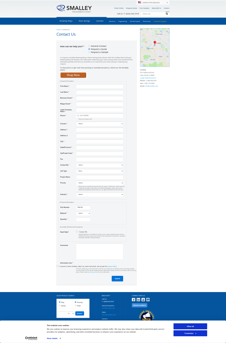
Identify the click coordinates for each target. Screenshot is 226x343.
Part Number (64, 207)
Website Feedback (139, 305)
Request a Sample (99, 52)
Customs (100, 21)
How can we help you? (72, 46)
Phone (63, 115)
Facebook (133, 299)
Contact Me (83, 232)
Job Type (63, 171)
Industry (63, 194)
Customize (189, 333)
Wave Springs (84, 21)
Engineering (122, 21)
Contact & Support (160, 21)
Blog (148, 299)
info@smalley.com (151, 86)
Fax (61, 159)
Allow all (190, 326)
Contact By (64, 165)
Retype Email (65, 104)
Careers (167, 8)
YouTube (143, 299)
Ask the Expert (135, 21)
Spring (63, 306)
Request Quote (131, 8)
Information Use (66, 263)
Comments (64, 245)
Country (63, 124)
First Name (64, 86)
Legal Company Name (66, 110)
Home (58, 29)
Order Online (119, 8)
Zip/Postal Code (66, 153)
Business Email (66, 98)
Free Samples (144, 8)
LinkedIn (138, 299)
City (62, 141)
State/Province (66, 147)
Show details (52, 338)
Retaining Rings (66, 21)
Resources (147, 21)
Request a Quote (99, 49)
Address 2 (64, 135)
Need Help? (64, 232)
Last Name (64, 92)
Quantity (63, 219)
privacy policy (112, 266)
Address (63, 130)
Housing (80, 302)
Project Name (65, 177)
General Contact (98, 46)
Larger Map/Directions (148, 78)
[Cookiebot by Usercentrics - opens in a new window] (31, 338)
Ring (62, 302)
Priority (63, 183)
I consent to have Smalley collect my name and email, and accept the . (88, 266)
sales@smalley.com (109, 315)
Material (63, 213)
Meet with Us (156, 8)
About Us (112, 21)
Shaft (79, 306)
